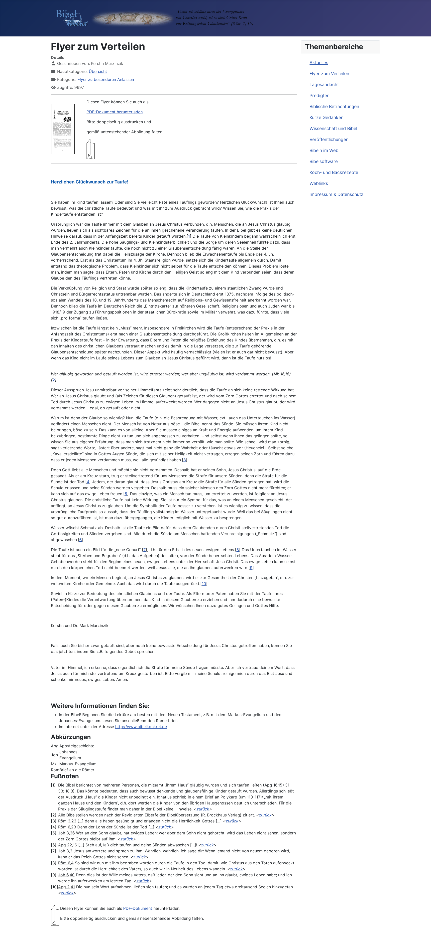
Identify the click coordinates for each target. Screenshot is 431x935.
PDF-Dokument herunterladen (115, 111)
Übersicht (98, 71)
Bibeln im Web (324, 150)
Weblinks (319, 183)
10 (204, 583)
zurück (203, 808)
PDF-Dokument (137, 908)
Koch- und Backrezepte (334, 172)
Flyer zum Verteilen (329, 73)
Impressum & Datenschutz (336, 194)
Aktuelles (319, 62)
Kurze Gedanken (326, 117)
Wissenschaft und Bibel (333, 128)
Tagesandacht (324, 84)
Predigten (319, 95)
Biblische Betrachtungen (334, 106)
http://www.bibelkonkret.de (141, 726)
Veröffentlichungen (329, 139)
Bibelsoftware (324, 161)
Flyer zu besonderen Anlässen (106, 79)
